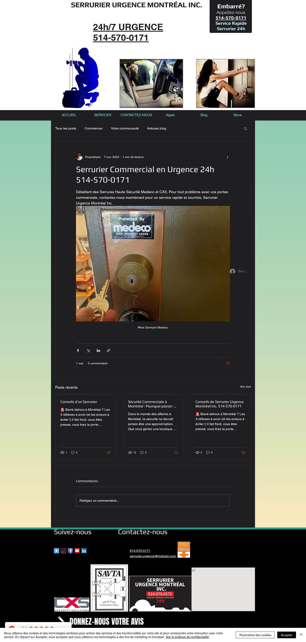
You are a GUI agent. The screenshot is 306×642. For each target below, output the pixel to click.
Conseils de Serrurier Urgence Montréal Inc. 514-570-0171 (219, 403)
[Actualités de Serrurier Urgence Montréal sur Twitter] (56, 550)
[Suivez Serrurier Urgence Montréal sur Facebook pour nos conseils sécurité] (70, 550)
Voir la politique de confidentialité (187, 637)
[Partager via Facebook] (78, 350)
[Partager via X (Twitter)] (88, 350)
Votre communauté (125, 128)
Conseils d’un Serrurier (78, 401)
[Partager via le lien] (109, 350)
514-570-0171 (140, 551)
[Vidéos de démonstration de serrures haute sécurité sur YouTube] (77, 550)
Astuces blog (156, 128)
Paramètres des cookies (255, 635)
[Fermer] (301, 635)
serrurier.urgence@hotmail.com (153, 556)
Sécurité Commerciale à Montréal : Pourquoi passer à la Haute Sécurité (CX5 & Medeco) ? (151, 403)
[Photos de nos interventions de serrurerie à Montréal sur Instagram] (63, 550)
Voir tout (245, 386)
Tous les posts (65, 128)
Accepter (286, 635)
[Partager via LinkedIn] (98, 350)
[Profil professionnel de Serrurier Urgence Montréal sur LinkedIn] (84, 550)
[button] (246, 128)
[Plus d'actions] (227, 156)
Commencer (94, 128)
